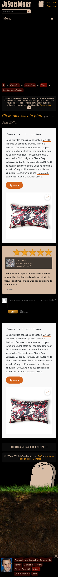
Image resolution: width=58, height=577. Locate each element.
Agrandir (14, 185)
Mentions (49, 456)
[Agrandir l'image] (47, 197)
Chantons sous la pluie (12, 90)
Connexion (51, 6)
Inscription (51, 2)
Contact (37, 458)
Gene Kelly (30, 85)
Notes (43, 85)
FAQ (40, 456)
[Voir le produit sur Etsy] (29, 215)
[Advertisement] (29, 52)
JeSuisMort (16, 4)
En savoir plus (45, 105)
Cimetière (14, 85)
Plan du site (25, 458)
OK (29, 108)
